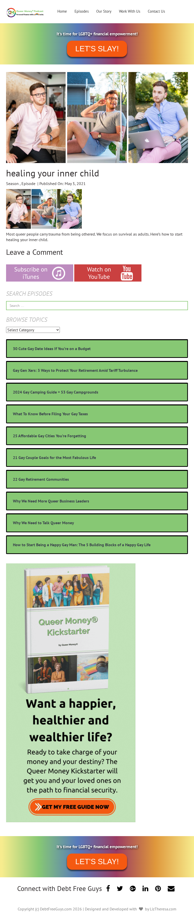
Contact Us (156, 11)
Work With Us (129, 11)
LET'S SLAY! (97, 48)
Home (62, 11)
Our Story (103, 11)
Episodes (82, 11)
